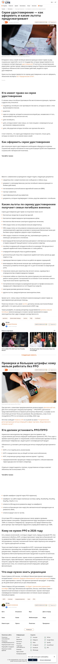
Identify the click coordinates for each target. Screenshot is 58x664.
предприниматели (20, 599)
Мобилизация (33, 617)
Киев (3, 617)
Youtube (35, 637)
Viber (34, 642)
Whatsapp (35, 650)
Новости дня (5, 623)
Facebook (35, 647)
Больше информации (45, 660)
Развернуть (29, 629)
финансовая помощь (15, 318)
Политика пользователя (5, 638)
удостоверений (27, 64)
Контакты (19, 641)
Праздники (46, 623)
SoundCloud (50, 645)
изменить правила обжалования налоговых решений (31, 578)
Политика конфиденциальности (8, 641)
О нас (18, 637)
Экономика (22, 5)
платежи (10, 599)
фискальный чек (49, 407)
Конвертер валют (21, 653)
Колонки (34, 5)
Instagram (35, 645)
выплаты (5, 318)
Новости (11, 5)
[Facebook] (6, 326)
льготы (25, 304)
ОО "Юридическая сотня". (25, 76)
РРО (34, 599)
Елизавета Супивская (12, 605)
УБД (31, 318)
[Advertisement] (27, 84)
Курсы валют (20, 651)
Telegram (35, 640)
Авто (3, 611)
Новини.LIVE (19, 420)
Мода (44, 617)
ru (51, 2)
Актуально (18, 611)
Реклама (18, 643)
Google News (50, 640)
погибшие (37, 318)
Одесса (17, 623)
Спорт (28, 5)
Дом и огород (47, 611)
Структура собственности (20, 646)
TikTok (48, 637)
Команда (18, 649)
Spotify (49, 642)
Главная (3, 9)
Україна (5, 5)
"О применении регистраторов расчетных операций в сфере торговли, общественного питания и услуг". (26, 422)
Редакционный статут (8, 644)
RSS (48, 647)
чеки (29, 599)
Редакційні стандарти (8, 647)
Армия (16, 5)
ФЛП (4, 599)
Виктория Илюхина (11, 324)
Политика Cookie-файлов (7, 649)
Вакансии (19, 639)
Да (32, 660)
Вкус (30, 611)
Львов (17, 617)
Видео (41, 5)
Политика (32, 623)
